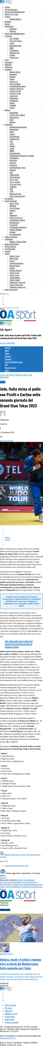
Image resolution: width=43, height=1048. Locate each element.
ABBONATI (10, 343)
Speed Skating (16, 230)
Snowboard (14, 222)
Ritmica (13, 31)
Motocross (14, 117)
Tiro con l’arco (15, 184)
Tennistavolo (15, 177)
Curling (12, 232)
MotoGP (8, 65)
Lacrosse (13, 96)
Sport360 (9, 125)
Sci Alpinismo (15, 234)
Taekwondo (14, 175)
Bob (11, 213)
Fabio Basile (11, 882)
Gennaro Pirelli (11, 884)
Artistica (13, 29)
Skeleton (13, 215)
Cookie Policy (9, 1019)
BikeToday (14, 258)
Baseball (13, 74)
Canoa (12, 134)
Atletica (8, 22)
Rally (12, 120)
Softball (13, 105)
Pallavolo (9, 67)
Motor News (15, 266)
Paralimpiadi (15, 153)
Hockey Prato (15, 93)
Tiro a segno (15, 182)
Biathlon (13, 206)
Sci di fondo (15, 208)
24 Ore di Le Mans (17, 115)
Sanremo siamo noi (18, 287)
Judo (12, 144)
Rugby (12, 103)
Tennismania (15, 278)
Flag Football (15, 84)
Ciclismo (8, 36)
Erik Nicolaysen (6, 441)
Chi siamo (8, 1008)
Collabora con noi (11, 1013)
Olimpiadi (9, 239)
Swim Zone (14, 275)
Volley (12, 108)
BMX (12, 48)
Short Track (14, 203)
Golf (11, 141)
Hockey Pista (15, 91)
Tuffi (11, 189)
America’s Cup (15, 194)
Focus (12, 261)
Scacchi (13, 163)
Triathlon (13, 187)
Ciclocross (14, 58)
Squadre (8, 69)
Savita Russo (30, 887)
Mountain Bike (15, 46)
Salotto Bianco (16, 270)
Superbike (14, 113)
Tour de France (16, 41)
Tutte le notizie (11, 237)
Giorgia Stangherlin (25, 884)
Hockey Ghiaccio (16, 89)
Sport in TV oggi (11, 14)
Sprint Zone (14, 273)
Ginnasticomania (16, 263)
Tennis (7, 17)
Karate (12, 146)
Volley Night (15, 280)
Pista (12, 43)
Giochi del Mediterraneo (15, 12)
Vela (11, 191)
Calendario (14, 50)
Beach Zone (14, 256)
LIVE (7, 60)
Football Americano (18, 86)
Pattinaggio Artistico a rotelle (22, 156)
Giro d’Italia (14, 38)
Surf (11, 172)
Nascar (12, 122)
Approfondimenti (12, 244)
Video (7, 254)
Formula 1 (9, 62)
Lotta (12, 148)
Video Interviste (16, 285)
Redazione (8, 1010)
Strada (12, 55)
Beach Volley (15, 72)
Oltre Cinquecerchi (17, 196)
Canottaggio (15, 137)
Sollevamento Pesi (17, 168)
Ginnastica (9, 26)
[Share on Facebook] (24, 529)
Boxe (12, 132)
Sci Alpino (9, 199)
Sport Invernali (11, 201)
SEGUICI (3, 878)
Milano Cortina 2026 (18, 242)
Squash (13, 170)
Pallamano (14, 98)
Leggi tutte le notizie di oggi (16, 866)
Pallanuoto (14, 101)
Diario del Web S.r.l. (8, 1038)
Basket (12, 77)
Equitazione (14, 139)
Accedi (8, 251)
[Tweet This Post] (24, 531)
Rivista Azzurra (11, 9)
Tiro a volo (14, 179)
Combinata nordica (17, 220)
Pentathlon (14, 158)
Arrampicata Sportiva (18, 127)
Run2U (12, 268)
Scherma (13, 165)
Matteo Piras (19, 887)
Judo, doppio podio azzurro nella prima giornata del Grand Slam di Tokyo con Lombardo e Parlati (19, 644)
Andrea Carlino (22, 880)
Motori (7, 110)
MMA (12, 151)
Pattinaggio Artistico (18, 227)
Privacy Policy (10, 1016)
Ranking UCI (15, 53)
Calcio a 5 (14, 81)
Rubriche (13, 160)
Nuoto (7, 24)
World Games (10, 246)
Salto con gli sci (16, 218)
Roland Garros (15, 19)
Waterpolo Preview (18, 282)
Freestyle (14, 225)
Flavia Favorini (23, 882)
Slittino (12, 211)
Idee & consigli (11, 289)
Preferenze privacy (11, 1022)
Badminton (14, 129)
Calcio (12, 79)
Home (7, 7)
